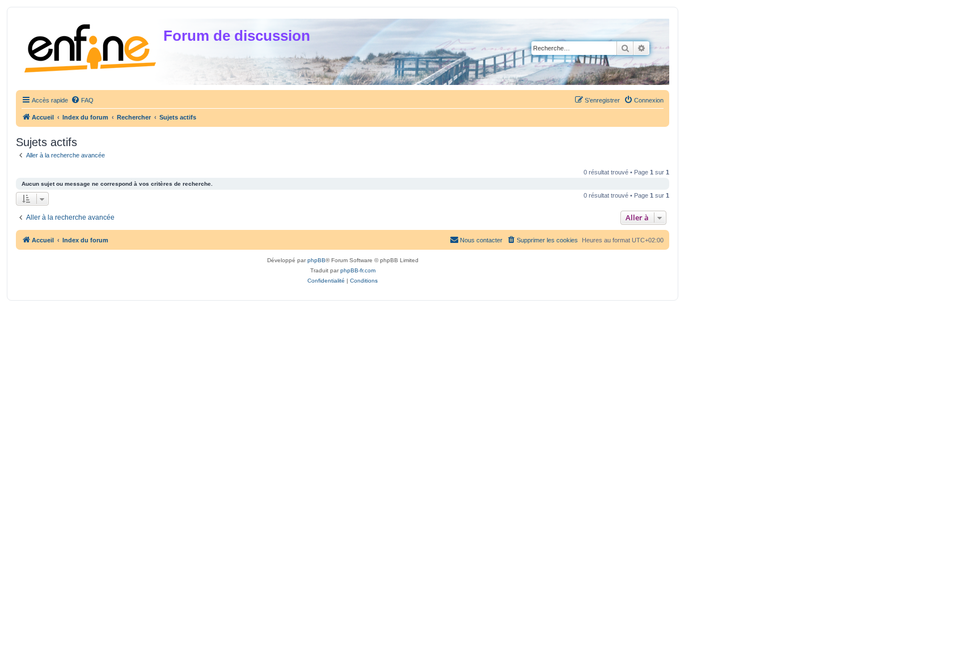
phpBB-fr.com (357, 270)
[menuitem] (82, 100)
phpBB (316, 260)
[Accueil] (91, 46)
